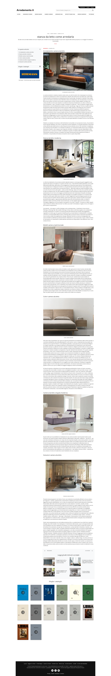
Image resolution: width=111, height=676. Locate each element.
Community (82, 7)
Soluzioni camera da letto (25, 62)
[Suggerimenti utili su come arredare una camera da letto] (49, 561)
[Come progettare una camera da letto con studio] (49, 572)
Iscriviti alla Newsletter (82, 663)
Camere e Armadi (49, 14)
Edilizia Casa (61, 663)
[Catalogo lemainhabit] (49, 592)
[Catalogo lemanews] (75, 592)
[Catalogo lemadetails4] (36, 592)
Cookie (52, 673)
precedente (49, 550)
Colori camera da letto (24, 58)
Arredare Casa (59, 14)
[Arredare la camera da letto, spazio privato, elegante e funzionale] (75, 561)
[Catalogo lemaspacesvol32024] (36, 612)
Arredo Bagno (38, 14)
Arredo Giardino (82, 14)
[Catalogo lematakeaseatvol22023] (75, 612)
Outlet (88, 7)
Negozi (92, 7)
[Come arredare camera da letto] (75, 572)
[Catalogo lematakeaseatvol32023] (62, 612)
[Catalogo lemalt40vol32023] (62, 592)
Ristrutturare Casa (70, 14)
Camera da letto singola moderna (27, 60)
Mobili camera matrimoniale (26, 56)
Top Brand (91, 14)
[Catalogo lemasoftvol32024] (23, 612)
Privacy (48, 673)
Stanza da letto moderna (25, 54)
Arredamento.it (36, 10)
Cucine (18, 14)
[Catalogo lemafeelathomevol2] (23, 632)
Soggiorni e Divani (27, 14)
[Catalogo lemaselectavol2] (88, 592)
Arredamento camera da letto (26, 52)
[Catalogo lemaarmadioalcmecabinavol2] (23, 592)
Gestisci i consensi (60, 673)
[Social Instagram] (59, 670)
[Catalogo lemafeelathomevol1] (88, 612)
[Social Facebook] (55, 670)
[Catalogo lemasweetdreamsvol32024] (49, 612)
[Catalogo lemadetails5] (36, 632)
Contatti (74, 663)
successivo (87, 550)
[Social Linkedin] (52, 670)
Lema (56, 43)
